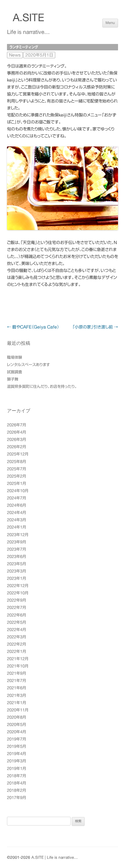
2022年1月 (16, 651)
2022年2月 (16, 644)
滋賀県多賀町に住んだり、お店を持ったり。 (42, 386)
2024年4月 (16, 512)
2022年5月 (16, 622)
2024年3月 (16, 520)
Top (120, 863)
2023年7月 (16, 549)
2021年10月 (17, 666)
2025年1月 (16, 483)
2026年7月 (16, 425)
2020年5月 (16, 724)
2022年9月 (16, 600)
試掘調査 (14, 372)
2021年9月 (16, 673)
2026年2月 (16, 447)
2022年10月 (17, 593)
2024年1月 (16, 527)
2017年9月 (16, 797)
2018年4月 (16, 783)
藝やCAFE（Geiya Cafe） (33, 327)
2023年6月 (16, 556)
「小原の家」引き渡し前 (95, 327)
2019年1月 (16, 768)
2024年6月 (16, 505)
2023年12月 (17, 535)
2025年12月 (17, 454)
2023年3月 (16, 571)
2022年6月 (16, 615)
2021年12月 (17, 659)
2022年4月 (16, 629)
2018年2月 (16, 790)
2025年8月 (16, 461)
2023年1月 (16, 578)
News (15, 55)
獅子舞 (12, 379)
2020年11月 (17, 710)
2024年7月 (16, 498)
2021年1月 (16, 703)
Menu (110, 22)
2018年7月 (16, 776)
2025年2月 (16, 476)
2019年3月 (16, 761)
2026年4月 (16, 432)
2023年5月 (16, 564)
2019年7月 (16, 739)
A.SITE (28, 17)
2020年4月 (16, 732)
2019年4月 (16, 754)
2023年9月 (16, 542)
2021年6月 (16, 688)
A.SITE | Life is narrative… (54, 857)
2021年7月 (16, 680)
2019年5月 (16, 746)
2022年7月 (16, 607)
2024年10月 (17, 491)
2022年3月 (16, 637)
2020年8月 (16, 717)
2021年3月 (16, 695)
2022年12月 (17, 586)
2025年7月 (16, 469)
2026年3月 (16, 439)
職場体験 (14, 357)
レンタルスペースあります (28, 365)
